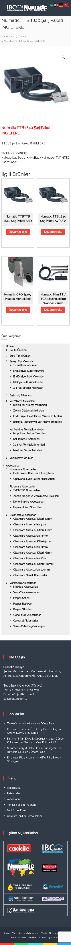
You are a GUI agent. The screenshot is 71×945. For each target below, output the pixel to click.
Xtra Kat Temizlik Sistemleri (29, 444)
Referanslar (13, 793)
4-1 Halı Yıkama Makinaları (28, 387)
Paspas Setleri (21, 598)
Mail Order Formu (17, 810)
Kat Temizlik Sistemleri (26, 439)
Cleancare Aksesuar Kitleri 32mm (32, 518)
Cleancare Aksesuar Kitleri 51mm (32, 541)
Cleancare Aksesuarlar (23, 514)
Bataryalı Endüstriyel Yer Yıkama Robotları (37, 421)
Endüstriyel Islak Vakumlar (28, 376)
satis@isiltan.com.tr (15, 698)
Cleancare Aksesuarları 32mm (30, 524)
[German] (61, 5)
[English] (56, 5)
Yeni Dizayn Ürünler (21, 457)
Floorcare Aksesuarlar (22, 486)
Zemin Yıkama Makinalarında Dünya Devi (30, 723)
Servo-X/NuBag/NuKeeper (35, 157)
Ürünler (10, 346)
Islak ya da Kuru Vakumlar (28, 382)
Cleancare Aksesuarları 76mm (30, 558)
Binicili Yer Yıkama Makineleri (30, 404)
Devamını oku (18, 232)
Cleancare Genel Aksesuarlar (30, 575)
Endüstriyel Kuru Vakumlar (28, 370)
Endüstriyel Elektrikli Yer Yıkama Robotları (37, 416)
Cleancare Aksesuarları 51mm (30, 547)
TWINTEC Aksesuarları (26, 490)
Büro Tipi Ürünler (20, 355)
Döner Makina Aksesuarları (28, 501)
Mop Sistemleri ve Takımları (29, 433)
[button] (63, 57)
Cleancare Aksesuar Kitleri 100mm (33, 563)
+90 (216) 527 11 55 (19, 690)
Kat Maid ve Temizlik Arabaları (27, 429)
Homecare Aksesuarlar (23, 469)
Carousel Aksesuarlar (25, 620)
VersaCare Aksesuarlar (23, 582)
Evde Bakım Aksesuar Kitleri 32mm (33, 473)
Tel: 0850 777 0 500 (16, 685)
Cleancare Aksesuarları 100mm (31, 569)
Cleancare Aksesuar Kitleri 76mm (32, 552)
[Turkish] (66, 5)
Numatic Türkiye (39, 933)
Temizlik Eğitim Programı (21, 804)
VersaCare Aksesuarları (26, 592)
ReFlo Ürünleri (18, 350)
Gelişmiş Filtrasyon (21, 395)
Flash (20, 937)
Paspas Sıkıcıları (22, 609)
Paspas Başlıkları (22, 603)
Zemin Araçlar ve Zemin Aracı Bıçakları (36, 496)
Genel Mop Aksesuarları (27, 614)
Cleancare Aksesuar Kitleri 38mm (32, 530)
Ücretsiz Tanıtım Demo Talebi (24, 816)
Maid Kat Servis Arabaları (27, 450)
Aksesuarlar (12, 465)
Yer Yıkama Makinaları (22, 401)
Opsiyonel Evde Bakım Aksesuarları (34, 478)
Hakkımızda (14, 787)
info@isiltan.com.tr (23, 694)
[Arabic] (51, 5)
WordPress (56, 937)
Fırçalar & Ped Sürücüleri (27, 507)
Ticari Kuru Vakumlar (25, 365)
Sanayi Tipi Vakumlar (22, 361)
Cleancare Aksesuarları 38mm (30, 535)
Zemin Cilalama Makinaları (28, 410)
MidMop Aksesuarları (25, 586)
